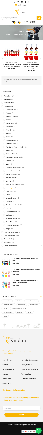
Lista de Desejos (8, 369)
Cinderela (9, 120)
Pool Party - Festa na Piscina (15, 147)
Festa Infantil (8, 103)
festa (5, 308)
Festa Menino (8, 99)
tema (5, 316)
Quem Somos (7, 360)
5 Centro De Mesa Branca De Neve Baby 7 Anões (12, 65)
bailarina (18, 301)
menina (19, 312)
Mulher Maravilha (11, 177)
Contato (5, 365)
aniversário (7, 301)
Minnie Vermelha (11, 174)
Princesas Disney (11, 218)
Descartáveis (8, 239)
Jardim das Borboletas (13, 157)
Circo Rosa (9, 191)
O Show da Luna (11, 109)
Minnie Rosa (10, 123)
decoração (21, 304)
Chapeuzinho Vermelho (13, 167)
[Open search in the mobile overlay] (22, 18)
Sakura (8, 150)
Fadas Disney (10, 222)
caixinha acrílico (31, 301)
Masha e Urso (10, 154)
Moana (8, 137)
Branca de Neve (11, 198)
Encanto (8, 133)
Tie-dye (8, 181)
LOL (7, 208)
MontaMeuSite (31, 424)
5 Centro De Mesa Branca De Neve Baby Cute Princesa (31, 66)
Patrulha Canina (11, 143)
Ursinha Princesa (11, 211)
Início (8, 35)
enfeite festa (34, 304)
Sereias (8, 160)
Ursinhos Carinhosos (12, 225)
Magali (8, 229)
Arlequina (9, 130)
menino (29, 312)
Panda (8, 194)
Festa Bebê (7, 96)
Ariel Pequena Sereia (13, 205)
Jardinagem (10, 188)
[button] (39, 431)
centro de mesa (8, 304)
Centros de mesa (11, 62)
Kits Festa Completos (11, 232)
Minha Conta (6, 379)
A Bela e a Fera (11, 116)
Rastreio (5, 374)
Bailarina (9, 215)
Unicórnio (9, 201)
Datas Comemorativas (11, 246)
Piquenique (9, 126)
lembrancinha (8, 312)
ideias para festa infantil (19, 308)
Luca (7, 164)
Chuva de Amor (11, 140)
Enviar (21, 414)
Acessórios (7, 242)
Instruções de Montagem (30, 360)
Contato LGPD (7, 383)
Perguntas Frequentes (29, 379)
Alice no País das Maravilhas (15, 184)
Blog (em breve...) (27, 365)
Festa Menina (18, 35)
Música (8, 113)
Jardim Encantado (12, 171)
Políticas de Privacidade (30, 369)
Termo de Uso (26, 374)
